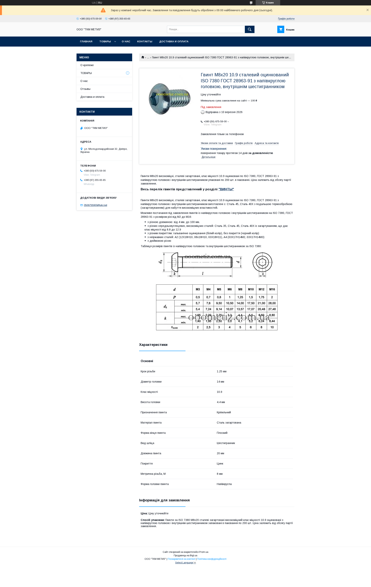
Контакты (144, 41)
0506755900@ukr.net (95, 205)
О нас (126, 41)
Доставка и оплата (173, 41)
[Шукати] (249, 29)
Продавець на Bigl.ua (185, 555)
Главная (86, 41)
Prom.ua (203, 552)
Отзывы (85, 88)
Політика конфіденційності (211, 559)
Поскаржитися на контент (181, 559)
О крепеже (87, 65)
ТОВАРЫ (105, 41)
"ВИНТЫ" (226, 189)
